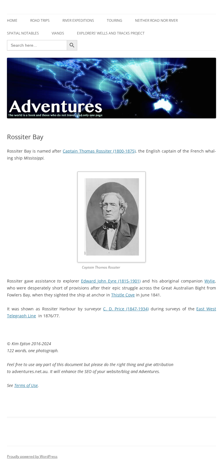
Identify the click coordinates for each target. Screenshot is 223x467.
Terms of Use (26, 385)
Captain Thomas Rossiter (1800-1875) (99, 151)
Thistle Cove (123, 295)
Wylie (209, 281)
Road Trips (40, 20)
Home (12, 20)
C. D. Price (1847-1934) (126, 309)
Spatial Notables (23, 33)
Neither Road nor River (156, 20)
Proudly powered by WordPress (32, 456)
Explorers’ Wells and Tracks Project (111, 33)
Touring (114, 20)
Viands (58, 33)
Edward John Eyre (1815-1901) (111, 281)
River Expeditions (78, 20)
